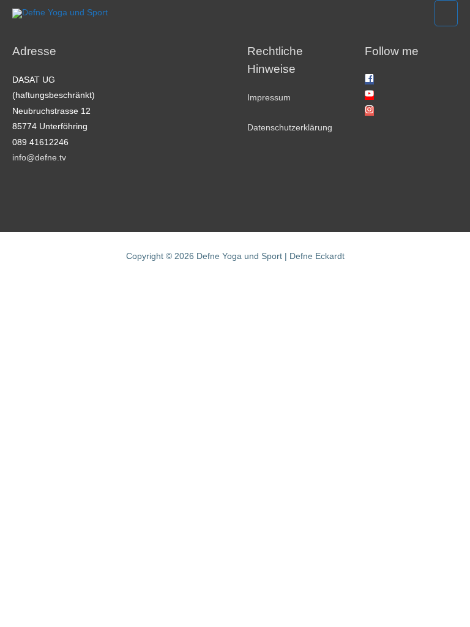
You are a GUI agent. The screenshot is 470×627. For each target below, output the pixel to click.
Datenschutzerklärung (289, 127)
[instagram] (369, 111)
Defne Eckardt (317, 256)
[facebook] (369, 79)
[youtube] (369, 95)
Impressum (269, 97)
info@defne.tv (39, 157)
